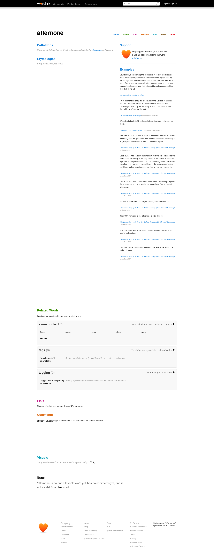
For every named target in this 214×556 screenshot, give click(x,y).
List (135, 34)
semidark (44, 338)
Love (172, 34)
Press (63, 530)
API (108, 526)
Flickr (92, 462)
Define (116, 34)
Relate (126, 34)
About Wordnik (67, 526)
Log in (40, 316)
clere (118, 332)
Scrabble (56, 487)
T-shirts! (64, 542)
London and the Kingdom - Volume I (132, 95)
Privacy (133, 538)
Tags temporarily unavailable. (48, 359)
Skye (42, 332)
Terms (132, 534)
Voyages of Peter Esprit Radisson (131, 130)
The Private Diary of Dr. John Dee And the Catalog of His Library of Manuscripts (147, 147)
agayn (68, 332)
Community (58, 4)
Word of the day (74, 4)
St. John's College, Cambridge (130, 115)
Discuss (145, 34)
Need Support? (136, 530)
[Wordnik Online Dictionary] (43, 3)
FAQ (63, 538)
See (155, 34)
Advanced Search (137, 546)
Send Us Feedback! (138, 526)
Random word (90, 4)
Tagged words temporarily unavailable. (52, 382)
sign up (49, 316)
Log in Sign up (170, 3)
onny (144, 332)
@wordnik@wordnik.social (95, 538)
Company (65, 523)
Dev (109, 523)
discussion (97, 49)
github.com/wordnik (115, 530)
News (86, 523)
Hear (163, 34)
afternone (136, 57)
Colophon (65, 534)
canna (94, 332)
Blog (86, 526)
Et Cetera (134, 523)
